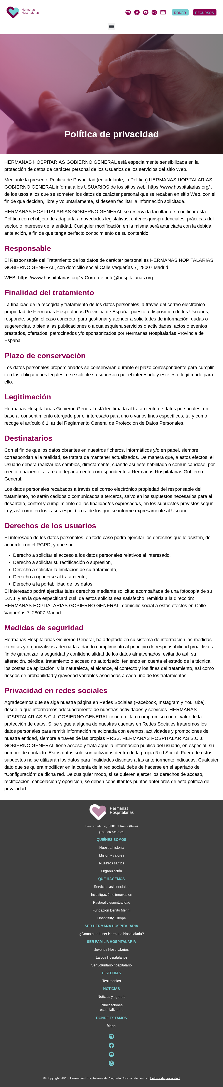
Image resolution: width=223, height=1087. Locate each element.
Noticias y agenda (111, 996)
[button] (111, 26)
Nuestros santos (111, 863)
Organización (111, 871)
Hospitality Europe (111, 918)
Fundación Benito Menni (111, 910)
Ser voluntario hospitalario (111, 965)
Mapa (111, 1026)
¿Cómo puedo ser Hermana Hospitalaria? (111, 934)
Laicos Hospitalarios (111, 957)
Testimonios (111, 981)
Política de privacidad (165, 1078)
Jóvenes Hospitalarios (111, 949)
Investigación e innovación (111, 894)
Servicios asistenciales (111, 887)
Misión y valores (111, 855)
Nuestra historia (111, 847)
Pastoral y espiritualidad (111, 902)
